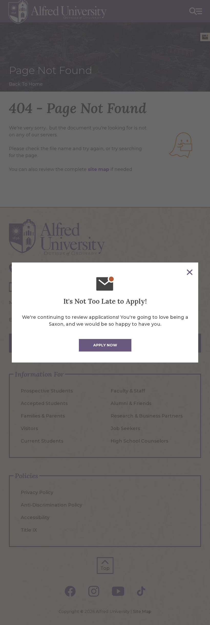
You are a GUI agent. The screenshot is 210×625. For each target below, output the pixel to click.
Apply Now (105, 345)
